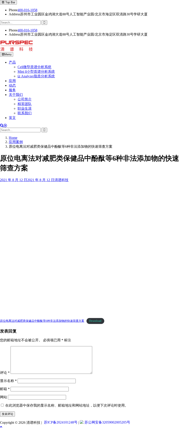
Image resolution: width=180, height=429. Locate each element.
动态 (12, 85)
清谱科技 (61, 180)
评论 (5, 372)
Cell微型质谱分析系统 (34, 67)
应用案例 (16, 142)
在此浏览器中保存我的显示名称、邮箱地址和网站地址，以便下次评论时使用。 (66, 405)
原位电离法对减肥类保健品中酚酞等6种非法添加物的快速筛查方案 (42, 320)
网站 (3, 397)
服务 (12, 90)
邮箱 (5, 389)
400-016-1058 (27, 10)
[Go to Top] (1, 427)
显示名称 (8, 381)
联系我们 (25, 113)
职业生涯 (25, 108)
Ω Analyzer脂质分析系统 (36, 76)
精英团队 (25, 104)
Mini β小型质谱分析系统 (36, 71)
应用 (12, 81)
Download (95, 320)
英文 (12, 118)
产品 (12, 62)
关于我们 (16, 94)
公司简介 (25, 99)
